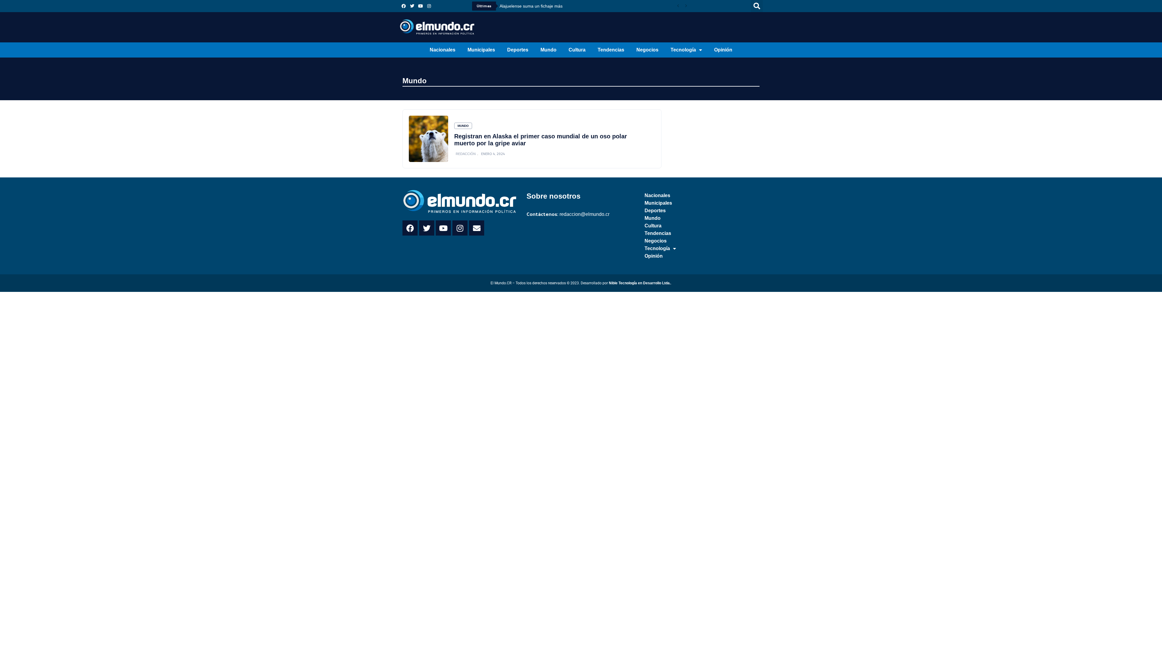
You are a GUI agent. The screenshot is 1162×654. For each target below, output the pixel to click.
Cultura (577, 49)
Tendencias (611, 49)
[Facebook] (403, 6)
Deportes (517, 49)
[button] (757, 6)
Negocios (647, 49)
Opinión (723, 49)
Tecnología (683, 49)
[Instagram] (429, 6)
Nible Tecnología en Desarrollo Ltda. (640, 283)
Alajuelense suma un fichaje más (531, 6)
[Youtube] (420, 6)
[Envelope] (476, 228)
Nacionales (442, 49)
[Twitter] (412, 6)
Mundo (548, 49)
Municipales (481, 49)
